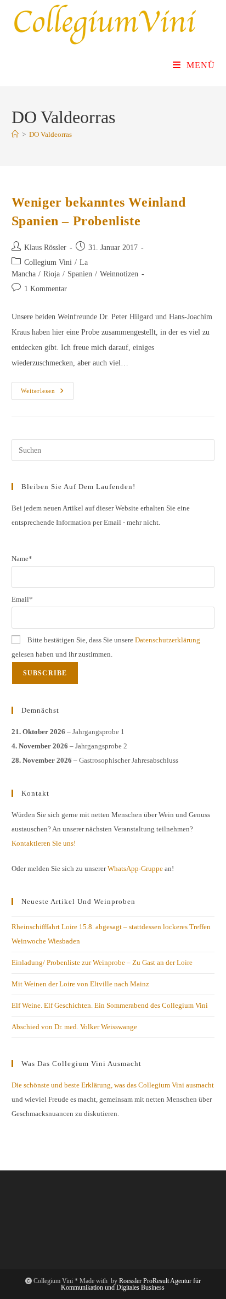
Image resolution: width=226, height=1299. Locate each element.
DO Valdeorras (50, 134)
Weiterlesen (47, 393)
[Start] (15, 134)
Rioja (51, 274)
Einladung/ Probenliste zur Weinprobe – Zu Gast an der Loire (102, 962)
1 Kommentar (45, 289)
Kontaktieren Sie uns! (44, 843)
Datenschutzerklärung (167, 640)
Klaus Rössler (45, 247)
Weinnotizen (119, 274)
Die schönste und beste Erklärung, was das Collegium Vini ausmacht (113, 1085)
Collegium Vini (48, 262)
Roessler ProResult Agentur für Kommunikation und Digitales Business (131, 1284)
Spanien (79, 274)
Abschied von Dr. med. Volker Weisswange (74, 1027)
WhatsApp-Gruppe (135, 868)
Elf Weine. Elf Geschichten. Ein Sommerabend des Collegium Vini (110, 1005)
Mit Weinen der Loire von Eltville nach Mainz (80, 984)
